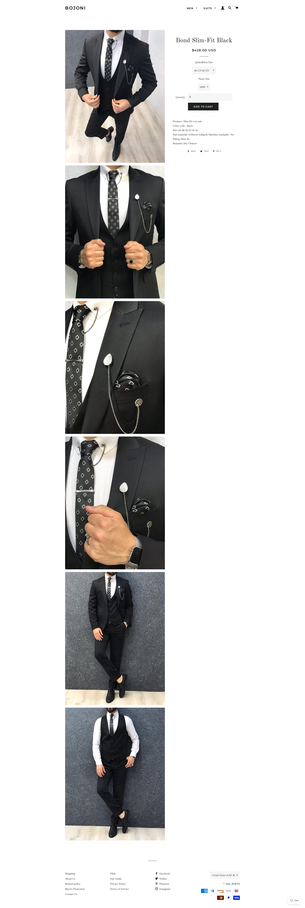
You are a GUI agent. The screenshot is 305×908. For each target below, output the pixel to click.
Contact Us (71, 894)
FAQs (113, 873)
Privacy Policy (118, 883)
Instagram (165, 889)
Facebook (164, 873)
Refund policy (72, 883)
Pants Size (204, 78)
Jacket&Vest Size (204, 62)
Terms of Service (119, 889)
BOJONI (75, 8)
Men (190, 8)
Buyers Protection (75, 889)
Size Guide (116, 878)
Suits (208, 8)
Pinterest (164, 883)
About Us (70, 878)
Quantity (180, 97)
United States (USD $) (223, 875)
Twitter (163, 878)
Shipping (70, 873)
